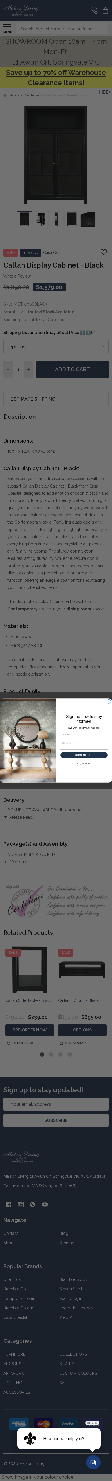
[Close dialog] (109, 701)
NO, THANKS (84, 764)
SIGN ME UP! (84, 755)
